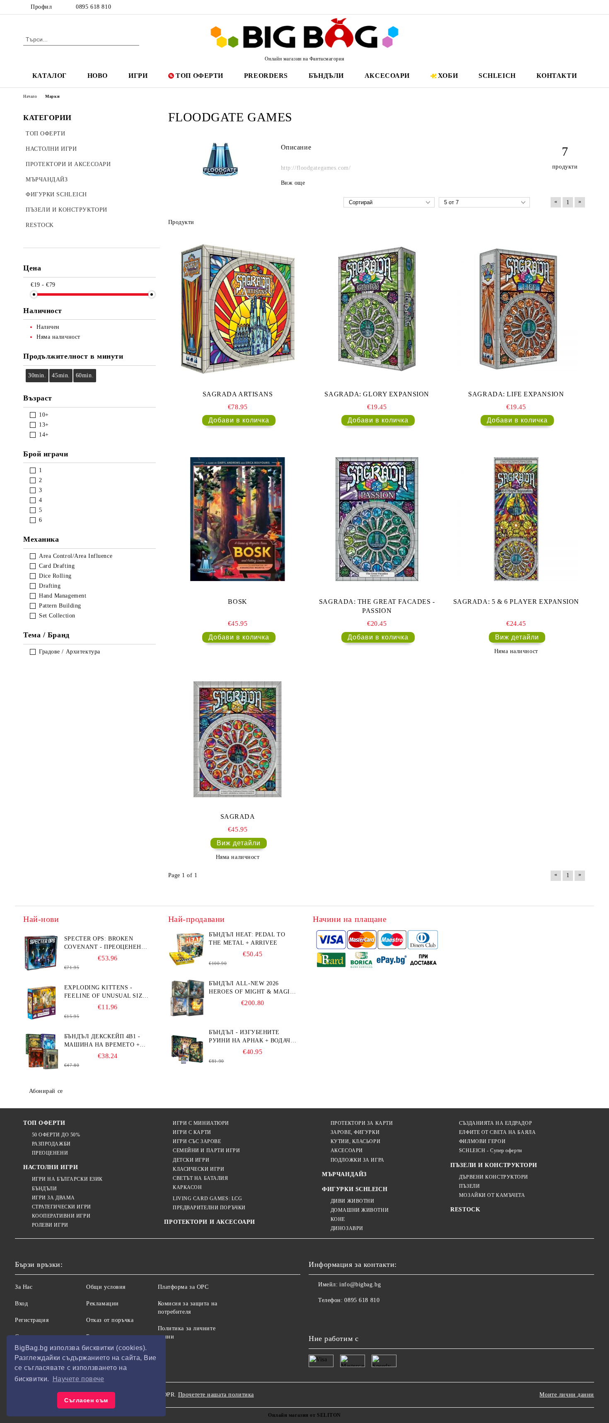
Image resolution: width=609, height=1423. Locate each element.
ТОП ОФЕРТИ (199, 75)
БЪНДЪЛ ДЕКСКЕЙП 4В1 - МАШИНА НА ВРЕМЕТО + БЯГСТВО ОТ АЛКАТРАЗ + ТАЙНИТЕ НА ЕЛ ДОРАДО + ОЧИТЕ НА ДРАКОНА (105, 1041)
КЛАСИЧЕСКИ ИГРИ (198, 1169)
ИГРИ (137, 75)
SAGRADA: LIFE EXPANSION (516, 394)
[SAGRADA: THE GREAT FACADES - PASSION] (377, 518)
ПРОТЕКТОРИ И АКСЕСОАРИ (209, 1222)
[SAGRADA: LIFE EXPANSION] (516, 308)
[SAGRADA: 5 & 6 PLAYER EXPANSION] (516, 518)
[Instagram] (568, 7)
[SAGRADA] (238, 739)
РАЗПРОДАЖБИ (51, 1144)
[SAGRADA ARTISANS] (237, 309)
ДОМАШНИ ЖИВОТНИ (360, 1210)
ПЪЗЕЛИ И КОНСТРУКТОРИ (493, 1165)
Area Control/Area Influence (75, 556)
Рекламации (102, 1303)
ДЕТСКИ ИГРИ (191, 1160)
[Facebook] (544, 7)
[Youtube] (370, 1317)
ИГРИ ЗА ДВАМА (53, 1198)
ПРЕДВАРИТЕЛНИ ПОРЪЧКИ (209, 1208)
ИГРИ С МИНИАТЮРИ (201, 1123)
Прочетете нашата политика (216, 1395)
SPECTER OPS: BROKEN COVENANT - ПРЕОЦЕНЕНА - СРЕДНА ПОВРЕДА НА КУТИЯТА (107, 943)
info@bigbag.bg (360, 1284)
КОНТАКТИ (556, 75)
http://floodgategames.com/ (316, 168)
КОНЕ (338, 1219)
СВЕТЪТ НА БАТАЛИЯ (200, 1178)
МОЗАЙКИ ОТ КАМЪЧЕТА (492, 1195)
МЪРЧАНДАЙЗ (344, 1174)
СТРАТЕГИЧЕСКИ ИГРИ (61, 1207)
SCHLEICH (497, 75)
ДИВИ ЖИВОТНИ (352, 1201)
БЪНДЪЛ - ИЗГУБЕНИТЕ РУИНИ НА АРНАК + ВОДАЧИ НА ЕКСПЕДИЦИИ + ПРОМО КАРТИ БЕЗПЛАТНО (252, 1037)
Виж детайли (517, 637)
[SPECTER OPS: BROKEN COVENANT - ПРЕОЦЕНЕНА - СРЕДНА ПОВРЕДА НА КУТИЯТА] (41, 953)
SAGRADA (237, 816)
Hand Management (62, 596)
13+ (44, 425)
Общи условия (106, 1287)
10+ (44, 415)
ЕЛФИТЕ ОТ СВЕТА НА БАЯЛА (497, 1132)
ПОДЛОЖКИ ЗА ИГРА (357, 1160)
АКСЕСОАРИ (387, 75)
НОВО (97, 75)
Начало (30, 96)
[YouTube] (581, 7)
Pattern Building (60, 606)
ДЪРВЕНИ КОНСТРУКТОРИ (493, 1177)
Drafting (49, 586)
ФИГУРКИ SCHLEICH (354, 1189)
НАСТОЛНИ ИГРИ (50, 1167)
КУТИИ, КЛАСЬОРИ (355, 1141)
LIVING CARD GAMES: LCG (207, 1198)
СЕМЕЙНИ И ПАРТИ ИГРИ (206, 1150)
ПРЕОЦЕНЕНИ (50, 1153)
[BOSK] (238, 518)
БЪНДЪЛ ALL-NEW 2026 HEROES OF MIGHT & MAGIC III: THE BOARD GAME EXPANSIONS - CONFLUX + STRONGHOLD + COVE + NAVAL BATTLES (251, 988)
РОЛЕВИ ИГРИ (50, 1225)
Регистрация (31, 1320)
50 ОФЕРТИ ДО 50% (56, 1135)
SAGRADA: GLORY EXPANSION (376, 394)
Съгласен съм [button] (86, 1400)
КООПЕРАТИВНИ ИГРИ (61, 1216)
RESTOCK (465, 1209)
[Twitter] (556, 7)
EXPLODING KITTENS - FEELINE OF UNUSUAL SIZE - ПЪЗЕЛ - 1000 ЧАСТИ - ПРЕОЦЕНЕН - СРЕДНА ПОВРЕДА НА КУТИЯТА (107, 992)
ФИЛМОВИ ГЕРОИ (482, 1141)
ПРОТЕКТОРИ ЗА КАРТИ (362, 1123)
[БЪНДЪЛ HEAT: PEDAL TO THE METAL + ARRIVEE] (186, 949)
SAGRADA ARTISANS (238, 394)
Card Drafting (57, 566)
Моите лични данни (566, 1395)
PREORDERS (266, 75)
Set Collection (57, 616)
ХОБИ (448, 75)
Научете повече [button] (78, 1378)
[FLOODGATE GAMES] (220, 174)
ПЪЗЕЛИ (469, 1186)
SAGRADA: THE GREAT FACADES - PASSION (377, 606)
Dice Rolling (55, 576)
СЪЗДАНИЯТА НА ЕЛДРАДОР (495, 1123)
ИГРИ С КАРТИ (192, 1132)
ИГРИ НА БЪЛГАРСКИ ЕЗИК (67, 1179)
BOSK (237, 601)
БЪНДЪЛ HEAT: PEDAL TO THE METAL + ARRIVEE (247, 938)
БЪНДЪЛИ (326, 75)
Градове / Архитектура (69, 652)
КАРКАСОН (187, 1187)
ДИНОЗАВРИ (347, 1228)
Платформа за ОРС (183, 1287)
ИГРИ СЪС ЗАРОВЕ (197, 1141)
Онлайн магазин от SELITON (304, 1415)
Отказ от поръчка (109, 1320)
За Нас (23, 1287)
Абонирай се (46, 1091)
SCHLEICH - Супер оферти (490, 1150)
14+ (44, 435)
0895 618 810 (93, 7)
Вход (21, 1303)
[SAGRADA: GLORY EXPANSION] (377, 308)
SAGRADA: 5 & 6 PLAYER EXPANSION (516, 601)
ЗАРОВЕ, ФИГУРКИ (355, 1132)
